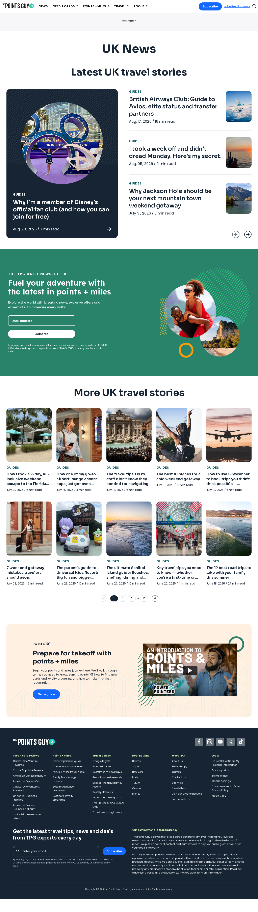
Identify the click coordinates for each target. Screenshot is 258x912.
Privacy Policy (66, 348)
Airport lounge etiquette (107, 797)
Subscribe (210, 6)
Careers (177, 772)
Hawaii (136, 761)
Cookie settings (221, 781)
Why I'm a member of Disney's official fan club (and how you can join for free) (61, 209)
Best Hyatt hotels (103, 792)
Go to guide (46, 694)
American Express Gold (27, 781)
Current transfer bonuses (68, 766)
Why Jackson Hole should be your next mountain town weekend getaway (170, 198)
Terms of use (220, 775)
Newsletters (179, 788)
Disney (136, 793)
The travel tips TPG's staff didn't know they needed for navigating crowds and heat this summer (127, 484)
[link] (62, 163)
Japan (136, 766)
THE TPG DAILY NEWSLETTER (37, 274)
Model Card (219, 795)
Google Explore (102, 766)
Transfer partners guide (67, 761)
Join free (41, 334)
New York (137, 772)
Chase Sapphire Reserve (28, 770)
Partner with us (181, 799)
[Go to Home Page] (18, 5)
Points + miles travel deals (69, 772)
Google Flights (101, 761)
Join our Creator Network (187, 793)
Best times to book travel (107, 772)
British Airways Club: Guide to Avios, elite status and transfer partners (173, 106)
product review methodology (179, 872)
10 (144, 598)
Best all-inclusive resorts (108, 777)
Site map (177, 783)
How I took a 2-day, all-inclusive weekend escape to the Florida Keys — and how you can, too (27, 484)
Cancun (137, 788)
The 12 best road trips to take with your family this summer (228, 573)
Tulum (136, 783)
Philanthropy (179, 766)
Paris (135, 777)
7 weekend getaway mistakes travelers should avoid (25, 573)
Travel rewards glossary (107, 812)
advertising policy (143, 872)
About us (177, 761)
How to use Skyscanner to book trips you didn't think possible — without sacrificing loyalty (228, 484)
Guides (19, 194)
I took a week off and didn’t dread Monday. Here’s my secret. (175, 152)
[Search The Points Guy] (254, 6)
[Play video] (190, 670)
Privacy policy (220, 770)
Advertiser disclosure (237, 6)
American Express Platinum (29, 775)
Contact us (179, 777)
